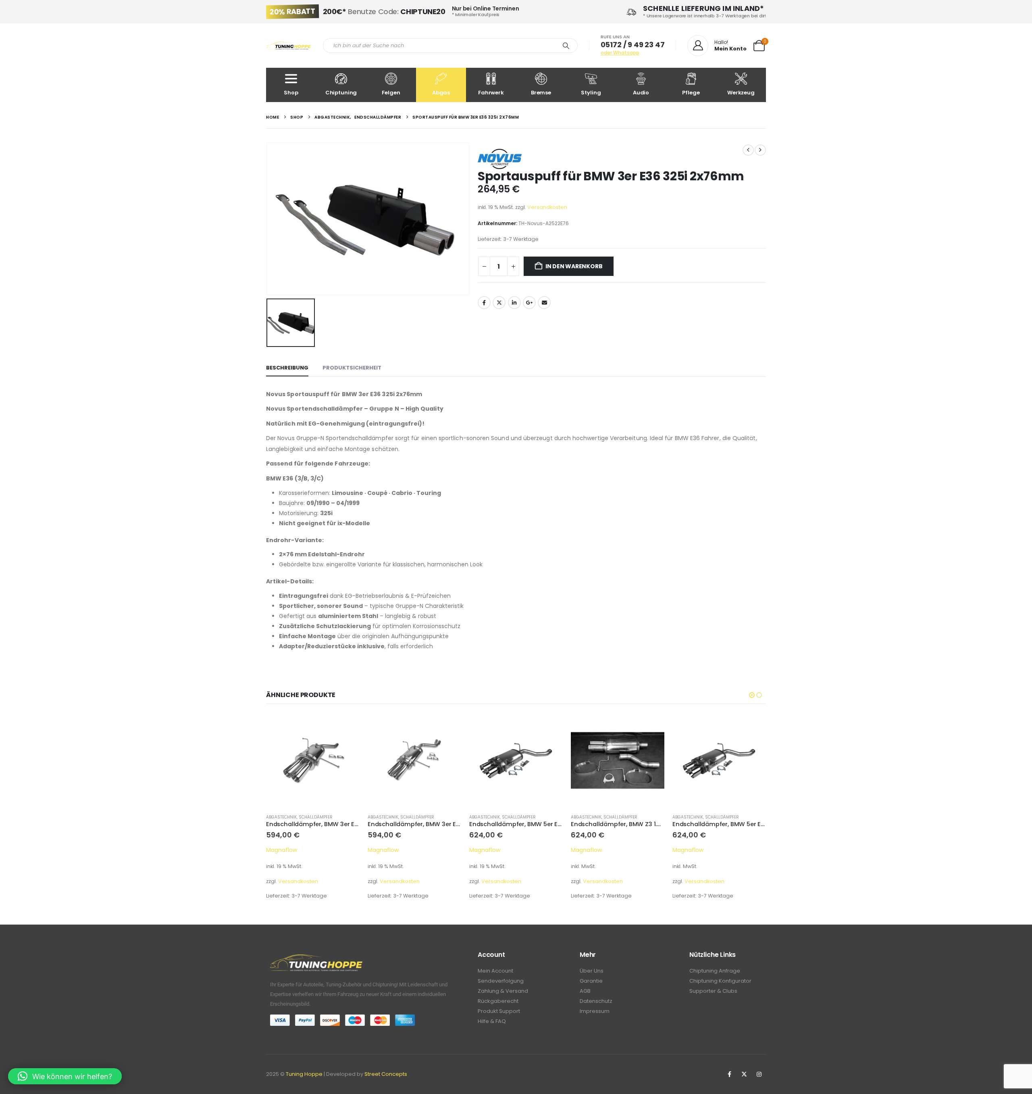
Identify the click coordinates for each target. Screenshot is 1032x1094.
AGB (585, 991)
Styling (591, 92)
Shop (291, 92)
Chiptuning (341, 92)
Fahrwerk (491, 92)
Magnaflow (281, 850)
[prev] (748, 150)
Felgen (391, 92)
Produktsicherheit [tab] (351, 368)
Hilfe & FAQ (492, 1021)
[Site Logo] (288, 46)
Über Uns (591, 971)
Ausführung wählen (549, 727)
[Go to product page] (313, 760)
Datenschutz (596, 1001)
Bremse (541, 92)
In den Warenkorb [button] (346, 727)
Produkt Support (499, 1011)
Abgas (441, 92)
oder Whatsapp (620, 52)
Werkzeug (741, 92)
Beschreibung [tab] (287, 368)
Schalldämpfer (316, 817)
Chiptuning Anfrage (714, 971)
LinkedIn (514, 302)
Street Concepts (385, 1074)
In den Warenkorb (574, 266)
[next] (760, 150)
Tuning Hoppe (304, 1074)
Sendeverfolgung (501, 981)
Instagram (759, 1074)
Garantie (591, 981)
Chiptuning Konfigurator (720, 981)
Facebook (484, 302)
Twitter (499, 302)
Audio (641, 92)
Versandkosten (547, 207)
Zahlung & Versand (503, 991)
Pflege (690, 92)
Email (544, 302)
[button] (751, 695)
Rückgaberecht (498, 1001)
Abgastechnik (281, 817)
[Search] (566, 45)
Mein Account (495, 971)
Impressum (595, 1011)
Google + (529, 302)
